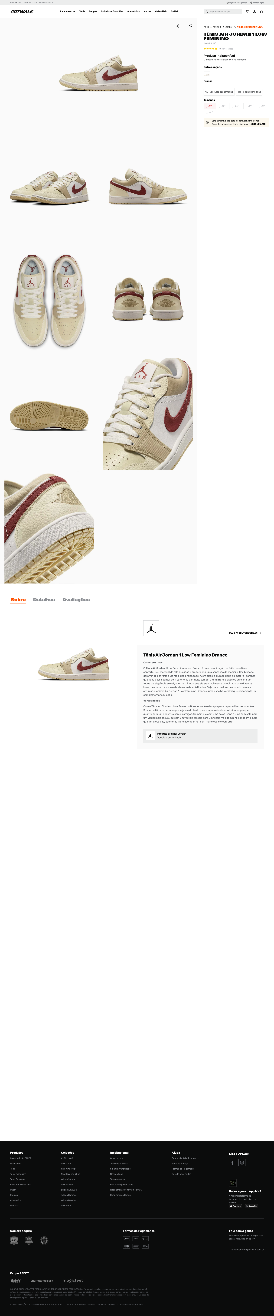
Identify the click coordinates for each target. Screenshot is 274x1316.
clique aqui (258, 124)
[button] (210, 106)
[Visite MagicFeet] (73, 1281)
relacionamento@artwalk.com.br (247, 1249)
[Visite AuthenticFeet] (42, 1281)
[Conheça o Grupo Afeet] (15, 1281)
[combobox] (223, 11)
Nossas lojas (258, 3)
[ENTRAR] (254, 11)
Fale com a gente (241, 1231)
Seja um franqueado (238, 3)
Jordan (229, 27)
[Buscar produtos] (206, 11)
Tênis (206, 27)
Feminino (217, 27)
